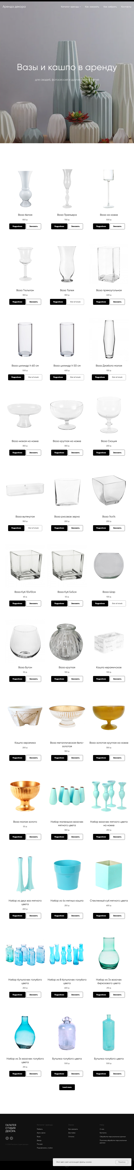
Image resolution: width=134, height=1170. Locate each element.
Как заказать (92, 6)
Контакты (126, 6)
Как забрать (110, 6)
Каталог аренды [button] (70, 6)
